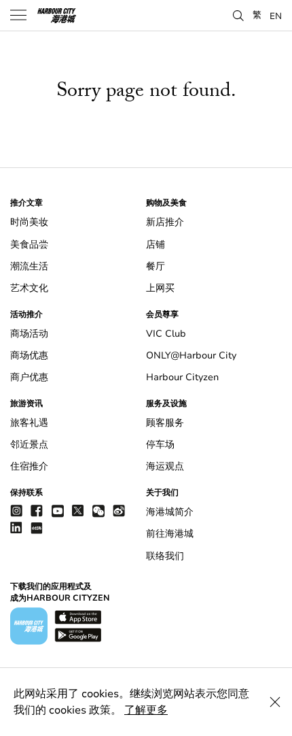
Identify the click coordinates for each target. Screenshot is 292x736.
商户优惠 (29, 377)
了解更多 (146, 710)
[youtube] (58, 510)
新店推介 (165, 222)
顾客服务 (165, 422)
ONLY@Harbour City (191, 355)
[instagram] (16, 510)
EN (276, 16)
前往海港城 (170, 533)
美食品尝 (29, 244)
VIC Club (166, 333)
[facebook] (37, 510)
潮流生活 (29, 266)
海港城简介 (170, 511)
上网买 (160, 288)
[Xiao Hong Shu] (37, 527)
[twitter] (78, 510)
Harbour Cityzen (182, 377)
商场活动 (29, 333)
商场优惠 (29, 355)
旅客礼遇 (29, 422)
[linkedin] (16, 527)
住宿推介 (29, 466)
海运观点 (165, 466)
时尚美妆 (29, 222)
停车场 (160, 444)
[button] (238, 14)
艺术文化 (29, 288)
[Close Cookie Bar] (275, 702)
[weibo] (119, 510)
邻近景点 (29, 444)
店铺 (155, 244)
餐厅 (155, 266)
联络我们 (165, 556)
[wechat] (98, 511)
